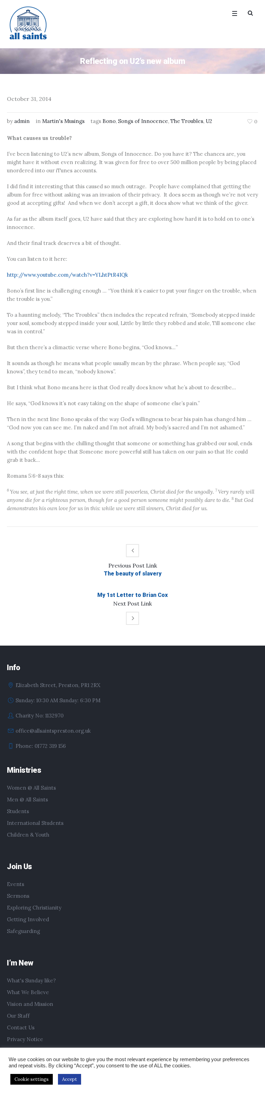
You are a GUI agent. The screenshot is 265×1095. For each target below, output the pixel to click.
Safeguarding (23, 931)
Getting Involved (28, 919)
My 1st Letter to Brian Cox (132, 595)
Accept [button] (69, 1079)
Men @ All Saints (27, 799)
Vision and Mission (30, 1004)
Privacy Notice (25, 1039)
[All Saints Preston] (28, 23)
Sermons (18, 896)
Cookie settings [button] (31, 1079)
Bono (109, 121)
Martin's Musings (63, 121)
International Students (35, 823)
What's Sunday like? (31, 980)
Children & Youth (28, 834)
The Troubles (186, 121)
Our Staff (18, 1015)
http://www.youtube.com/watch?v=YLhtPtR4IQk (67, 275)
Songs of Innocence (143, 121)
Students (18, 811)
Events (15, 884)
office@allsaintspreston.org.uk (53, 730)
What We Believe (28, 992)
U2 (209, 121)
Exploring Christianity (34, 907)
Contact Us (21, 1027)
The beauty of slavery (132, 573)
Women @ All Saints (31, 787)
